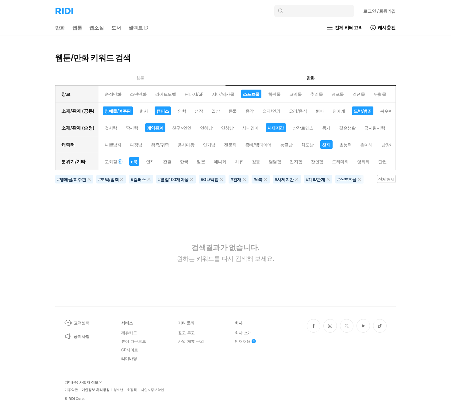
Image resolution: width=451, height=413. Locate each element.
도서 (116, 28)
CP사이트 (129, 349)
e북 (134, 161)
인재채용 (242, 341)
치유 (239, 161)
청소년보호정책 (125, 390)
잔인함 (317, 161)
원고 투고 (186, 332)
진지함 (296, 161)
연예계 (339, 111)
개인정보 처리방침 (96, 390)
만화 (60, 28)
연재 (150, 161)
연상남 (227, 127)
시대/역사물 (223, 94)
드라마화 (340, 161)
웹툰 (77, 28)
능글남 (286, 144)
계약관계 (155, 127)
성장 (199, 111)
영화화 (363, 161)
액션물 (359, 94)
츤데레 (366, 144)
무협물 (380, 94)
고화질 (111, 161)
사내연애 (250, 127)
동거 (326, 127)
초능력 (345, 144)
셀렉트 (136, 28)
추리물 (316, 94)
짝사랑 (132, 127)
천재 (326, 144)
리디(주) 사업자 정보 (81, 382)
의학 (182, 111)
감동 (256, 161)
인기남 (209, 144)
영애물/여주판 (118, 111)
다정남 (136, 144)
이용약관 (71, 390)
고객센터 (81, 322)
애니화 (220, 161)
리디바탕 (129, 358)
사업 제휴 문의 (191, 341)
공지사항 (81, 336)
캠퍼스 (162, 111)
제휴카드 (129, 332)
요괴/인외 (271, 111)
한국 (184, 161)
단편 (382, 161)
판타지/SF (194, 94)
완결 (167, 161)
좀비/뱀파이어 (258, 144)
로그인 (379, 11)
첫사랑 (111, 127)
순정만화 (113, 94)
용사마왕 (186, 144)
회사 (144, 111)
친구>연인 (181, 127)
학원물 (274, 94)
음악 (249, 111)
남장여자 (389, 144)
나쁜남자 (113, 144)
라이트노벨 (165, 94)
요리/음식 (298, 111)
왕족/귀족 (160, 144)
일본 (201, 161)
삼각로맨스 (303, 127)
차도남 (307, 144)
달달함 (275, 161)
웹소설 (96, 28)
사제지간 (276, 127)
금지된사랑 (374, 127)
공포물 (337, 94)
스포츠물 (251, 94)
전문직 (230, 144)
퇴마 (320, 111)
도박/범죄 (363, 111)
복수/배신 (389, 111)
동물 (233, 111)
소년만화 (138, 94)
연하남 (206, 127)
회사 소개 (243, 332)
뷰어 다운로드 (133, 341)
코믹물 (295, 94)
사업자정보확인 (152, 390)
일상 (215, 111)
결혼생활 (347, 127)
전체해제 (386, 179)
